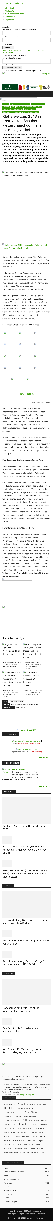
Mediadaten (10, 11)
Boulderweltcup (10, 1112)
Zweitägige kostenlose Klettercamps (28, 743)
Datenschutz (10, 17)
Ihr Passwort (7, 44)
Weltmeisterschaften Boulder (14, 1152)
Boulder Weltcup (26, 1108)
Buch (21, 1112)
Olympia (25, 1136)
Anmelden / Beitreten (14, 3)
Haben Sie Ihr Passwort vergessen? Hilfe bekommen (23, 50)
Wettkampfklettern (32, 112)
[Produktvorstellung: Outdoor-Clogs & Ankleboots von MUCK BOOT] (26, 954)
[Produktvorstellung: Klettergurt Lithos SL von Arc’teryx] (26, 933)
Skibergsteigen (34, 1144)
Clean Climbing (32, 1112)
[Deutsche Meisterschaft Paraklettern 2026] (26, 810)
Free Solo (34, 1124)
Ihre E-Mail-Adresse (10, 65)
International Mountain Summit (18, 1128)
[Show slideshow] (26, 394)
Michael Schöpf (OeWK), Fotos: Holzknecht (24, 704)
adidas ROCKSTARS (10, 1104)
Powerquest (19, 1140)
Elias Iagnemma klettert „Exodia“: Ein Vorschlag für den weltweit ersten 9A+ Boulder (24, 849)
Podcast (7, 1140)
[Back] (3, 24)
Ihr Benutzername (10, 36)
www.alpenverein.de (16, 701)
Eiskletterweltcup (40, 1120)
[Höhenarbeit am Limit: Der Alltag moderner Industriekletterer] (26, 992)
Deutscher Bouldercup (13, 1116)
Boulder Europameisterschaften (37, 1104)
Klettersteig (24, 1132)
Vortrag (40, 1148)
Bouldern (10, 1108)
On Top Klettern (19, 769)
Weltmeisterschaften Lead (36, 1152)
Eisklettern (28, 1120)
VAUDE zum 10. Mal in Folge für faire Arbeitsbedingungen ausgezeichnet (23, 1051)
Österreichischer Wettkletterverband (14, 112)
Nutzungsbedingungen (14, 14)
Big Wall (21, 1104)
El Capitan (7, 1124)
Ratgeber (7, 1144)
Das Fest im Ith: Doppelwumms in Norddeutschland (21, 1030)
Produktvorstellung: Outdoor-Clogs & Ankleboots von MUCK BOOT (23, 963)
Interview (39, 1128)
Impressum (9, 20)
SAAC (25, 1144)
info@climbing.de (27, 1095)
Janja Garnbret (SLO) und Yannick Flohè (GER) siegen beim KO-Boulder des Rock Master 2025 (25, 873)
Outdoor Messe (38, 1136)
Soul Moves (7, 1148)
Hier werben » (44, 757)
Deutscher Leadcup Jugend (12, 1120)
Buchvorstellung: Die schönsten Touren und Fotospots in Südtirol (24, 922)
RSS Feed (27, 1211)
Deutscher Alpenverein (38, 104)
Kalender (7, 1132)
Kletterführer (15, 1132)
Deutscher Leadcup (31, 1116)
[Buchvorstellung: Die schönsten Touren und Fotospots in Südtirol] (26, 904)
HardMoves (43, 1124)
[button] (4, 94)
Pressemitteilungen (34, 1140)
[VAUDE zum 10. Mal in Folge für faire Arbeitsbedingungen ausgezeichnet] (26, 1042)
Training (32, 1148)
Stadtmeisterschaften (20, 1148)
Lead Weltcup (20, 707)
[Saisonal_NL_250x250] (26, 730)
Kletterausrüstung (36, 752)
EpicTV (15, 1124)
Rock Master (17, 1144)
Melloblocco (9, 1136)
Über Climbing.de (12, 8)
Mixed (18, 1136)
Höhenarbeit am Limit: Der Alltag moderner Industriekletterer (20, 1009)
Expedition (24, 1124)
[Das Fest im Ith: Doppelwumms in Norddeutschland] (26, 1021)
